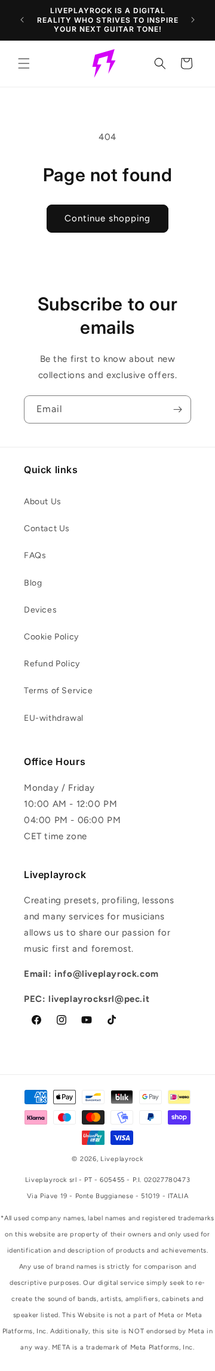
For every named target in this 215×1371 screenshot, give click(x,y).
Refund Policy (52, 664)
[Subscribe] (177, 409)
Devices (40, 610)
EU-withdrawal (54, 718)
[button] (24, 63)
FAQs (35, 555)
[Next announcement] (193, 20)
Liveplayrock (121, 1159)
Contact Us (47, 528)
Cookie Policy (51, 637)
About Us (43, 501)
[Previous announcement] (22, 20)
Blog (33, 583)
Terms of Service (58, 691)
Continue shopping (107, 218)
